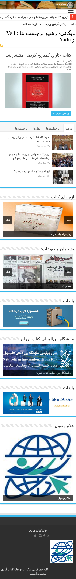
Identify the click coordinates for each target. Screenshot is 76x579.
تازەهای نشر (18, 64)
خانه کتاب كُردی (38, 530)
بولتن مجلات (47, 64)
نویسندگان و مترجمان (18, 66)
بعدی (68, 219)
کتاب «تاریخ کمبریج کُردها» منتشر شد (38, 55)
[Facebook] (44, 535)
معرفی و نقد (36, 66)
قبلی (7, 219)
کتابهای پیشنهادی (51, 66)
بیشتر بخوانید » (61, 113)
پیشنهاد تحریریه (32, 64)
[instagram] (40, 535)
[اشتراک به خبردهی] (1, 45)
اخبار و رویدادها (61, 64)
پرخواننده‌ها (53, 128)
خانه (73, 24)
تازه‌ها (68, 128)
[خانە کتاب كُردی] (38, 5)
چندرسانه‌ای (65, 66)
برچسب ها (21, 128)
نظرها (36, 128)
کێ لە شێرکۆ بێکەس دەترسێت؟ (32, 171)
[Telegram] (35, 535)
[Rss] (47, 535)
